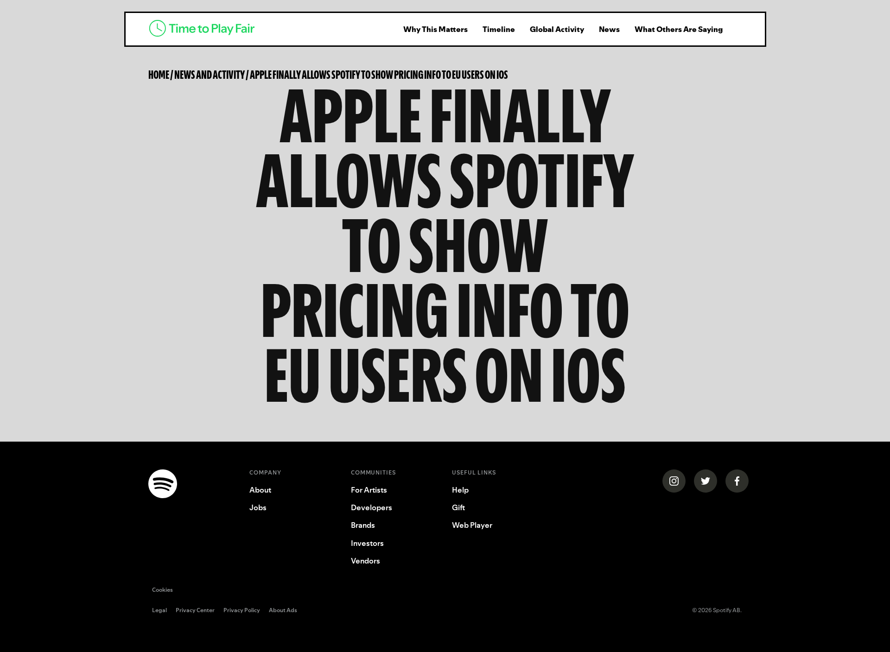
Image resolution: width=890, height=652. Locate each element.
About (260, 490)
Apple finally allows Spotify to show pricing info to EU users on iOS (379, 74)
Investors (367, 543)
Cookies (162, 590)
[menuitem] (435, 29)
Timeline (499, 29)
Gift (458, 507)
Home (158, 74)
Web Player (472, 525)
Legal (159, 611)
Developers (371, 507)
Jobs (258, 507)
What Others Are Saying (679, 29)
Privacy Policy (241, 611)
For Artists (369, 490)
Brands (363, 525)
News (609, 29)
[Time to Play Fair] (264, 29)
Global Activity (557, 29)
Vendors (365, 561)
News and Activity (209, 74)
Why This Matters (435, 29)
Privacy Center (195, 611)
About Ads (283, 611)
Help (460, 490)
